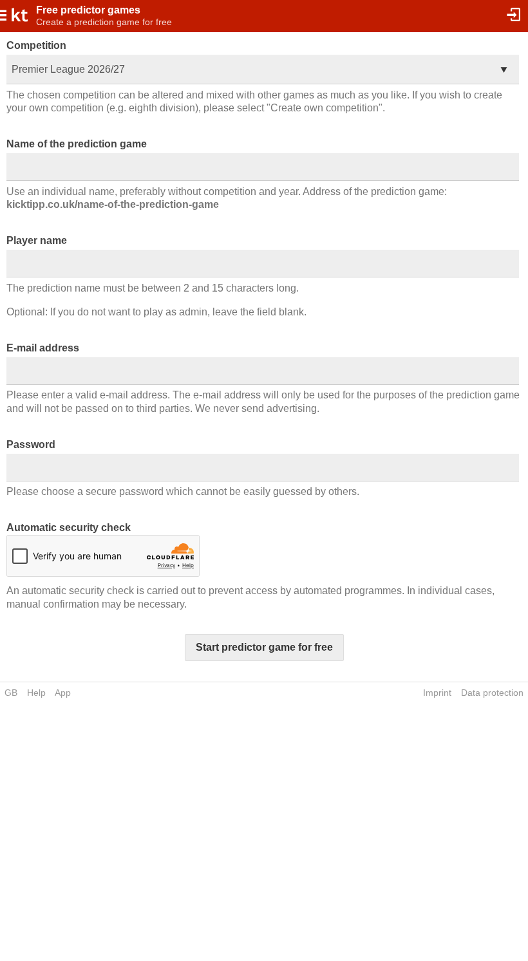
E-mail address (42, 347)
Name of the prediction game (76, 143)
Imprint (437, 692)
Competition (36, 45)
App (63, 692)
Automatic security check (68, 527)
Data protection (492, 692)
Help (36, 692)
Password (30, 444)
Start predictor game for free (264, 647)
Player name (36, 240)
